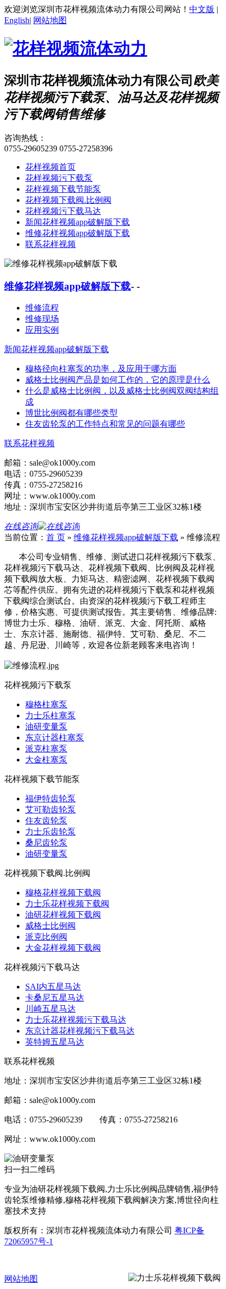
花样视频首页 (50, 166)
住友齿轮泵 (46, 820)
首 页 (55, 537)
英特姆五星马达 (54, 1041)
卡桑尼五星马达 (54, 997)
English (16, 20)
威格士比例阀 (50, 925)
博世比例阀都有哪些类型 (71, 412)
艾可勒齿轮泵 (50, 809)
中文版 (201, 9)
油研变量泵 (46, 726)
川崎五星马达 (50, 1008)
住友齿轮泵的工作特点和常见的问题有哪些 (105, 423)
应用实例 (42, 329)
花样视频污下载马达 (63, 211)
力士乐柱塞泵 (50, 715)
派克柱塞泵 (46, 748)
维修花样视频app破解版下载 (77, 233)
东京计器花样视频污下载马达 (80, 1030)
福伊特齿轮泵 (50, 798)
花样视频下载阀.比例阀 (68, 199)
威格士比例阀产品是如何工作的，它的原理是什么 (117, 379)
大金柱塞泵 (46, 759)
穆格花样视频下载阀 (63, 892)
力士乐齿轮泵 (50, 831)
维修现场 (42, 318)
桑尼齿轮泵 (46, 842)
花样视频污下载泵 (59, 177)
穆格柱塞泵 (46, 704)
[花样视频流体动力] (75, 48)
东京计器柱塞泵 (54, 737)
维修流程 (42, 307)
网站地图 (50, 20)
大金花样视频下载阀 (63, 947)
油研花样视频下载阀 (63, 914)
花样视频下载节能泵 (63, 188)
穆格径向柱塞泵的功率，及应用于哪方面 (101, 368)
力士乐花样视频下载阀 (67, 903)
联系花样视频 (50, 244)
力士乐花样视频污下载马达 (75, 1019)
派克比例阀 (46, 936)
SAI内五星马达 (53, 986)
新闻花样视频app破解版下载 (77, 222)
